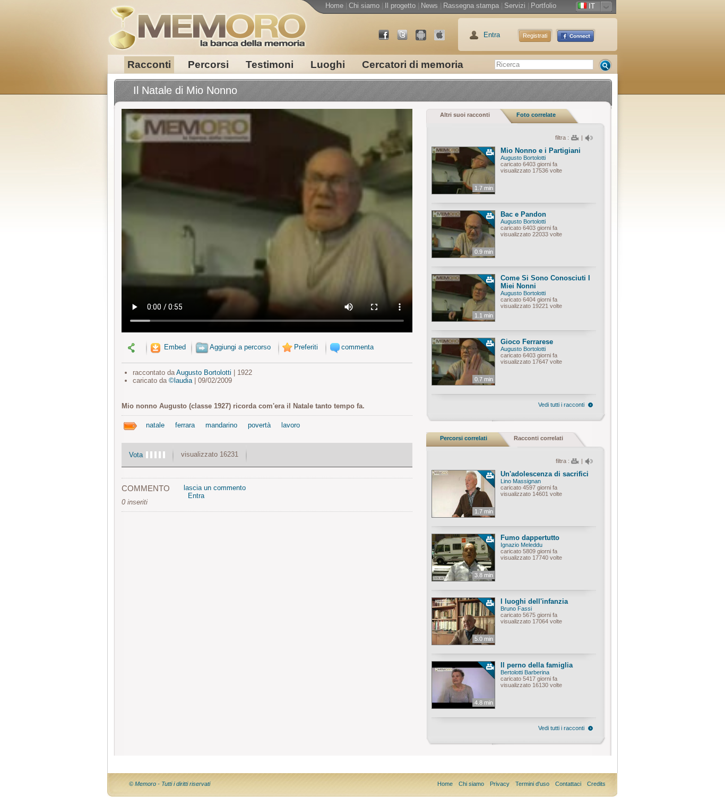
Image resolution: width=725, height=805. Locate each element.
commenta (357, 347)
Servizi (514, 6)
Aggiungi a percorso (240, 347)
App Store (443, 39)
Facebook (388, 39)
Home (334, 6)
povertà (259, 425)
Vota (136, 455)
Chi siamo (364, 6)
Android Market (425, 39)
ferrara (185, 425)
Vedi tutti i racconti (561, 404)
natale (155, 425)
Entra (492, 35)
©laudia (180, 380)
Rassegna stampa (471, 6)
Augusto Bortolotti (203, 372)
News (429, 6)
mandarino (221, 425)
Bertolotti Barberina (524, 672)
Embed (174, 347)
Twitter (406, 39)
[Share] (133, 347)
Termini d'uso (532, 784)
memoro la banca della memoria (207, 24)
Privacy (500, 784)
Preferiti (306, 347)
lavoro (290, 425)
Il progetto (400, 6)
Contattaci (568, 784)
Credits (596, 784)
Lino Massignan (520, 481)
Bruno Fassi (516, 608)
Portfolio (543, 6)
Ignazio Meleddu (521, 545)
